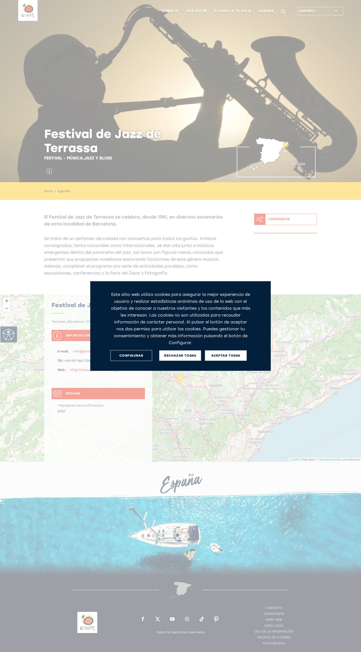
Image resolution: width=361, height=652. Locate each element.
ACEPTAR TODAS (225, 355)
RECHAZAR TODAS (180, 355)
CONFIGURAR (131, 355)
